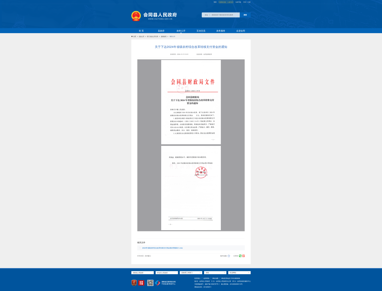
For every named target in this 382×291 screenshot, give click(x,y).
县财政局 (163, 36)
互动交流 (201, 30)
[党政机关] (134, 282)
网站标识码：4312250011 (202, 287)
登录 (244, 2)
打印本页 (140, 256)
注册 (249, 2)
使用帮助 (206, 278)
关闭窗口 (148, 256)
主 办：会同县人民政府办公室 (221, 281)
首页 (134, 36)
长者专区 (230, 2)
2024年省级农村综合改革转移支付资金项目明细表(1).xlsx (162, 248)
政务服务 (220, 30)
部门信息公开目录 (152, 36)
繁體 (215, 2)
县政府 (161, 30)
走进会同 (240, 30)
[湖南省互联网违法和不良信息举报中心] (165, 282)
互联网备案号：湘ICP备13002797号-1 (207, 284)
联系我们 (197, 278)
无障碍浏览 (222, 2)
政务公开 (181, 30)
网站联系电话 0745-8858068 (230, 278)
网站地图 (215, 278)
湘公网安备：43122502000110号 (232, 284)
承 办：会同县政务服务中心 (241, 281)
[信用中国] (141, 283)
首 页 (141, 30)
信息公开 (141, 36)
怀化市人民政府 (162, 273)
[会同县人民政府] (154, 16)
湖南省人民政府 (138, 273)
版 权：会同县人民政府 (202, 281)
